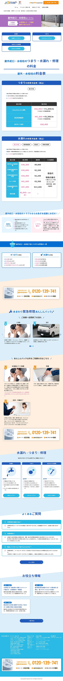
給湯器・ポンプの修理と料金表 (16, 644)
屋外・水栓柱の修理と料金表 (16, 646)
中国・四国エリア (31, 644)
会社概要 (53, 636)
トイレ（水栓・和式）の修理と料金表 (18, 637)
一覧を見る (31, 620)
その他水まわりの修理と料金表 (16, 649)
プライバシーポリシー (55, 637)
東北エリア (29, 639)
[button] (30, 346)
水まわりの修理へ (16, 48)
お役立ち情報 (38, 636)
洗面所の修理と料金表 (15, 643)
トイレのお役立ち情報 (40, 642)
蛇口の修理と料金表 (14, 647)
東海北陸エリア (30, 642)
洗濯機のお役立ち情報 (40, 646)
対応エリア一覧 (30, 636)
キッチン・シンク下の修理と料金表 (17, 640)
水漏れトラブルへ (16, 38)
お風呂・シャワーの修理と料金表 (17, 639)
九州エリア (29, 646)
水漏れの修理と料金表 (15, 650)
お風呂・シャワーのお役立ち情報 (43, 637)
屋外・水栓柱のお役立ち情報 (42, 643)
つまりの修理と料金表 (15, 652)
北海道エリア (30, 637)
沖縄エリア (29, 647)
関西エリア (29, 643)
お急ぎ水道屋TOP (5, 636)
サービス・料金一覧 (14, 636)
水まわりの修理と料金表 (15, 653)
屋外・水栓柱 (8, 585)
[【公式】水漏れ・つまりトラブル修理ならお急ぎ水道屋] (12, 2)
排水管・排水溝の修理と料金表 (16, 642)
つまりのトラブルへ (47, 38)
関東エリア (29, 640)
